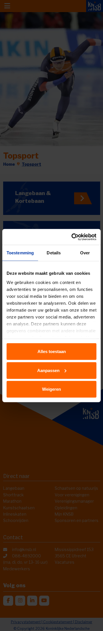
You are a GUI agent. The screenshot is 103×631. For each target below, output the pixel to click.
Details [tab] (54, 252)
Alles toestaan (51, 351)
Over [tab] (85, 252)
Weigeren (51, 389)
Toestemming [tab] (20, 252)
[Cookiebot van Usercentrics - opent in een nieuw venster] (72, 237)
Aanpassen (48, 370)
